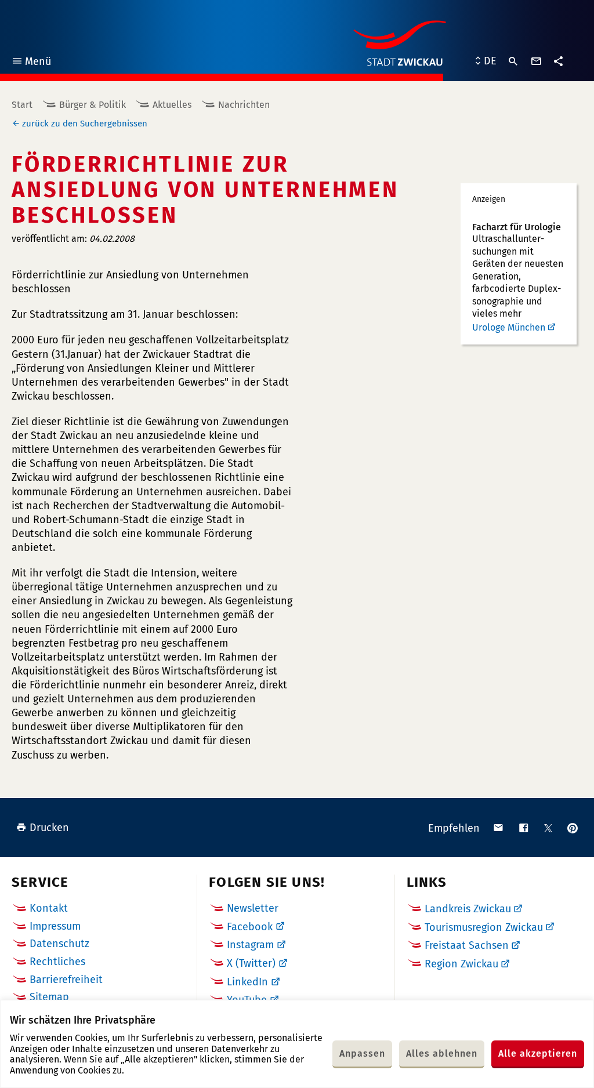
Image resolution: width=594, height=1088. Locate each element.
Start (22, 104)
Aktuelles (172, 104)
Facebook (250, 926)
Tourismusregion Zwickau (484, 927)
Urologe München (508, 327)
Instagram (250, 944)
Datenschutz (59, 943)
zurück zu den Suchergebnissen (84, 123)
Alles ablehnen (441, 1053)
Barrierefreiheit (66, 979)
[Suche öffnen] (513, 61)
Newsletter (252, 908)
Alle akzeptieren (537, 1053)
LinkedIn (247, 981)
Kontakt (49, 908)
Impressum (55, 926)
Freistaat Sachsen (467, 945)
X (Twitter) (251, 963)
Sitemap (49, 997)
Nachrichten (244, 104)
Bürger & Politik (92, 104)
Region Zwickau (461, 964)
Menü (31, 63)
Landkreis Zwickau (468, 908)
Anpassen (362, 1053)
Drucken (49, 827)
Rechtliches (57, 961)
